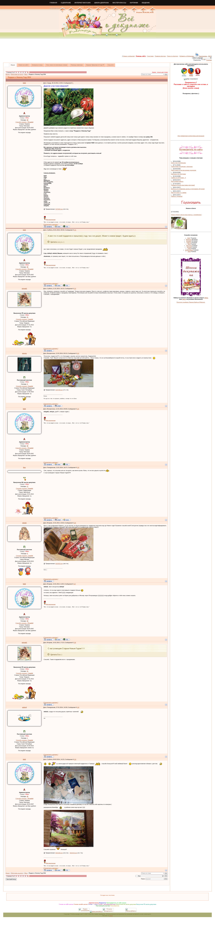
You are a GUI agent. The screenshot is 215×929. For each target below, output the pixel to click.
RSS (109, 7)
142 (75, 288)
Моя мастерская (50, 219)
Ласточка (189, 245)
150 (75, 759)
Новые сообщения (129, 56)
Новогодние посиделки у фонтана (181, 166)
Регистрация (112, 34)
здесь (206, 297)
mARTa (189, 242)
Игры (26, 74)
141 (75, 230)
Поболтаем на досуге (17, 74)
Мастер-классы (119, 3)
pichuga (189, 247)
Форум (8, 74)
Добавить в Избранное (186, 56)
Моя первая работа (177, 181)
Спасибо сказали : (24, 122)
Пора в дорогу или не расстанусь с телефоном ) (186, 214)
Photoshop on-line (58, 8)
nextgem (188, 241)
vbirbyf (24, 707)
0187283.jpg (59, 390)
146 (75, 523)
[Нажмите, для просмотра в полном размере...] (68, 125)
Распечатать (203, 56)
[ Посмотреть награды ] (50, 224)
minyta (24, 353)
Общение (146, 3)
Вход (119, 34)
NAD (24, 83)
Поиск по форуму (172, 56)
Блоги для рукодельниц (178, 163)
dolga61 (24, 288)
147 (75, 584)
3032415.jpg (73, 853)
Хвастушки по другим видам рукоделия (183, 170)
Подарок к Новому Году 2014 (37, 74)
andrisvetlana (189, 250)
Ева (24, 467)
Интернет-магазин (83, 3)
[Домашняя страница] (58, 226)
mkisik (24, 523)
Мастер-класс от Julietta (178, 192)
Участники (150, 56)
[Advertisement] (107, 47)
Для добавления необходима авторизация (191, 136)
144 (78, 409)
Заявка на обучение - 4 (178, 177)
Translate (209, 60)
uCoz (111, 915)
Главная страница (100, 34)
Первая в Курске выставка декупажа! (183, 185)
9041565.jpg (59, 853)
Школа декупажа (101, 3)
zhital (189, 248)
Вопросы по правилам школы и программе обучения (188, 189)
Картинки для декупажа (178, 174)
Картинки (134, 3)
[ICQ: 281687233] (66, 226)
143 (78, 353)
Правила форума (160, 56)
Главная (53, 3)
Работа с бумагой (176, 196)
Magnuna (188, 239)
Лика (189, 251)
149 (78, 707)
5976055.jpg (59, 209)
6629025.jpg (59, 563)
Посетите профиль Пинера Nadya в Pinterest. (191, 302)
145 (78, 467)
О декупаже (66, 3)
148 (75, 642)
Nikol (189, 244)
